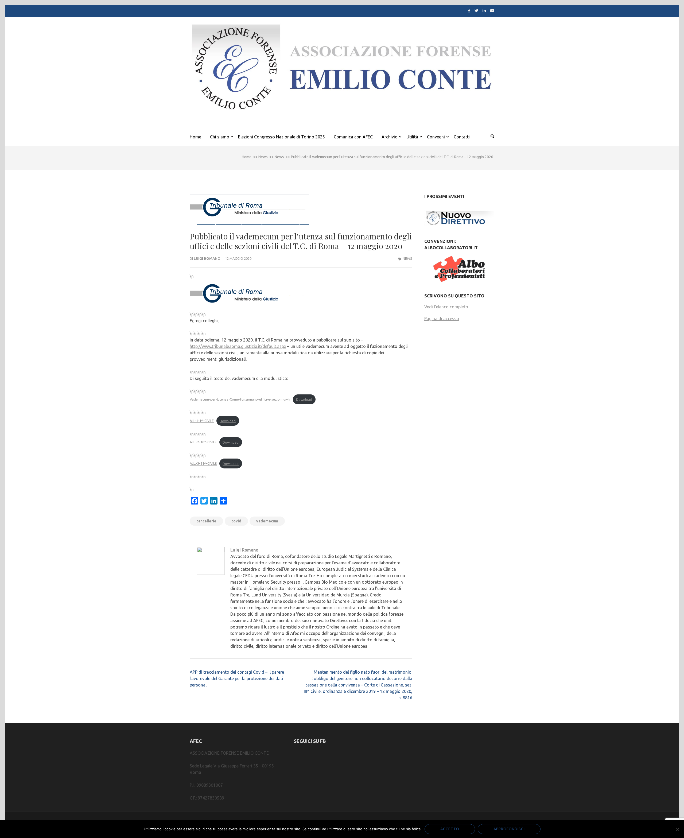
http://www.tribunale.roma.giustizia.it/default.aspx (238, 346)
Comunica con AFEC (353, 136)
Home (195, 136)
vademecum (267, 521)
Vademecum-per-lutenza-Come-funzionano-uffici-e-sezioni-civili (240, 399)
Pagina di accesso (441, 318)
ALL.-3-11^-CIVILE (203, 463)
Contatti (462, 136)
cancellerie (206, 521)
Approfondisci (509, 829)
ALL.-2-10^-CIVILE (203, 442)
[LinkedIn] (484, 11)
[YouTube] (492, 11)
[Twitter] (476, 11)
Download (304, 399)
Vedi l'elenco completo (446, 306)
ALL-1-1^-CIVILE (202, 421)
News (407, 258)
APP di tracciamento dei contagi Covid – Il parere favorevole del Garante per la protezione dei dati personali (237, 678)
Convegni (436, 136)
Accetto (449, 829)
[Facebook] (469, 11)
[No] (677, 829)
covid (236, 521)
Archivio (390, 136)
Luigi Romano (207, 258)
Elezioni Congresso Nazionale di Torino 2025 (281, 136)
